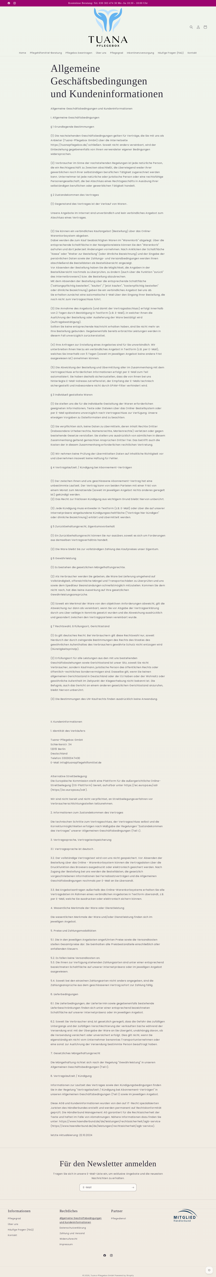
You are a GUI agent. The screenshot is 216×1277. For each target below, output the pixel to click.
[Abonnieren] (132, 1187)
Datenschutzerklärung (73, 1227)
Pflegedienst (118, 1218)
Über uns (13, 1224)
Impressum (66, 1244)
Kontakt (12, 1235)
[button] (191, 27)
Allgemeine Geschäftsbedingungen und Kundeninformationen (81, 1220)
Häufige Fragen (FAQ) (21, 1229)
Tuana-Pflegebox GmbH (102, 1275)
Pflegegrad (14, 1218)
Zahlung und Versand (72, 1233)
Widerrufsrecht (68, 1238)
